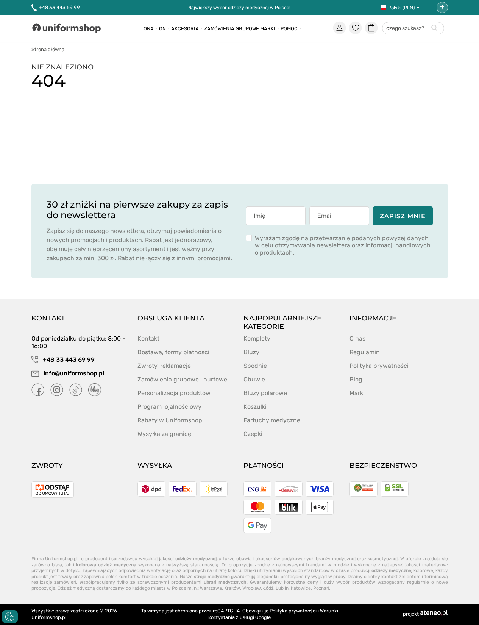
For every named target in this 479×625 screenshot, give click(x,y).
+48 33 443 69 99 (59, 7)
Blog (355, 379)
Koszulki (255, 406)
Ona (149, 28)
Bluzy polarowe (265, 393)
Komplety (256, 338)
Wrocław (251, 588)
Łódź (268, 588)
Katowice (301, 588)
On (162, 28)
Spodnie (255, 365)
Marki (267, 28)
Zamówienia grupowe (231, 28)
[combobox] (413, 28)
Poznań (321, 588)
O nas (357, 338)
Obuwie (254, 379)
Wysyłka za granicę (164, 434)
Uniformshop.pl (48, 617)
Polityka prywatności (379, 365)
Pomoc (289, 28)
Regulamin (364, 352)
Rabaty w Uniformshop (169, 420)
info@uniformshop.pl (73, 373)
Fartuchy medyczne (271, 420)
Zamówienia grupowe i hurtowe (182, 379)
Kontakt (148, 338)
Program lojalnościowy (169, 406)
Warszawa (211, 588)
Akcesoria (185, 28)
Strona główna (47, 49)
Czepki (252, 434)
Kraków (232, 588)
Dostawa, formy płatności (173, 352)
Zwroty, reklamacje (164, 365)
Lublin (282, 588)
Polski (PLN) (401, 8)
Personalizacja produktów (174, 393)
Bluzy (251, 352)
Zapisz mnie (403, 216)
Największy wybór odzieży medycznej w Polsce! (239, 7)
